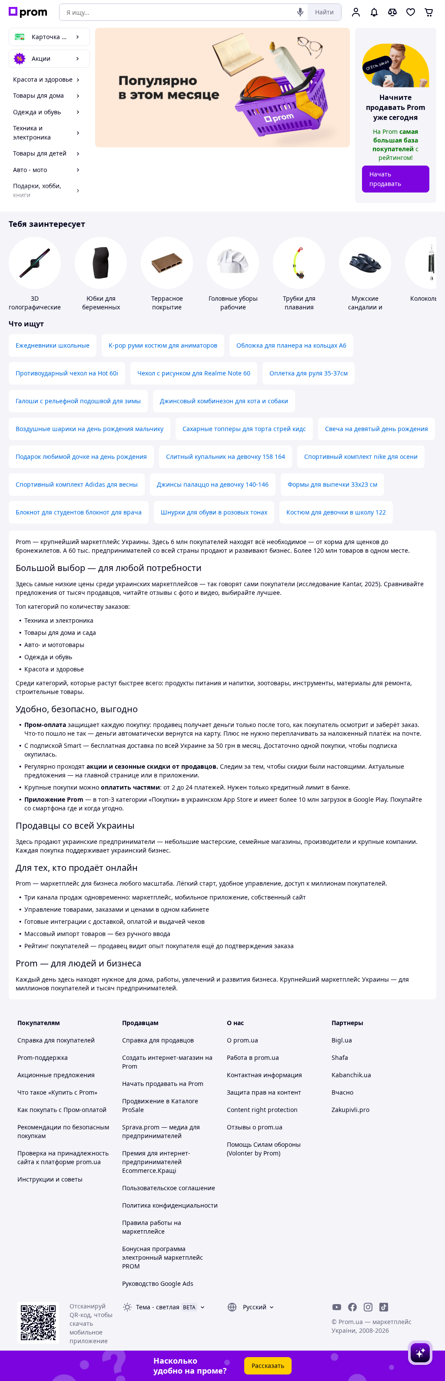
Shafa (340, 1057)
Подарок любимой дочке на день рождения (81, 456)
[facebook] (352, 1307)
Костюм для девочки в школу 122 (336, 512)
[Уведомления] (374, 12)
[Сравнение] (392, 12)
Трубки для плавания (299, 302)
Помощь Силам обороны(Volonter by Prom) (264, 1148)
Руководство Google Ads (157, 1283)
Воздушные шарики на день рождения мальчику (89, 429)
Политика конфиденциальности (170, 1205)
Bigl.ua (342, 1040)
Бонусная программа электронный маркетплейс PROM (162, 1257)
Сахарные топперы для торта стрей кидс (244, 429)
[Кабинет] (356, 12)
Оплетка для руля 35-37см (308, 373)
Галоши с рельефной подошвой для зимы (78, 401)
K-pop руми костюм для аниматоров (163, 345)
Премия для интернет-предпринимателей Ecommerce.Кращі (156, 1162)
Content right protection (262, 1109)
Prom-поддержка (42, 1057)
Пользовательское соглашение (168, 1188)
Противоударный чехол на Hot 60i (67, 373)
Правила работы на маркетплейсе (151, 1226)
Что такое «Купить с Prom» (57, 1092)
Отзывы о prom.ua (254, 1127)
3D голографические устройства (35, 307)
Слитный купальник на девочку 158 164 (225, 456)
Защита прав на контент (264, 1092)
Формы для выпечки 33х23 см (332, 484)
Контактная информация (264, 1075)
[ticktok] (384, 1307)
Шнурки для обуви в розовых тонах (214, 512)
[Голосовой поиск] (300, 12)
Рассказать (268, 1365)
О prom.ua (242, 1040)
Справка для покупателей (56, 1040)
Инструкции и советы (50, 1179)
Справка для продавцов (158, 1040)
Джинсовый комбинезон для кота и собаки (224, 401)
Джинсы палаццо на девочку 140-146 (213, 484)
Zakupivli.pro (350, 1109)
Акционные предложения (56, 1075)
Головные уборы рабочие (233, 302)
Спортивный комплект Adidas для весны (77, 484)
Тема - (157, 1307)
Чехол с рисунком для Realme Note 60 (193, 373)
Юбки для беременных (101, 302)
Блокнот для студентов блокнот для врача (79, 512)
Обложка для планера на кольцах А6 (291, 345)
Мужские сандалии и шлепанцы (365, 307)
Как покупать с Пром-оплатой (61, 1109)
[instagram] (368, 1307)
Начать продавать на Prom (162, 1083)
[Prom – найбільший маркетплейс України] (28, 12)
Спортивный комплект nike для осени (361, 456)
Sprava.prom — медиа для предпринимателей (161, 1131)
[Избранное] (410, 12)
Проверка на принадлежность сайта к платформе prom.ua (63, 1157)
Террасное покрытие (167, 302)
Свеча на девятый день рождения (376, 429)
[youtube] (337, 1307)
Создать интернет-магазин (162, 1057)
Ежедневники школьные (53, 345)
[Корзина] (429, 12)
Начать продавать (385, 179)
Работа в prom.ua (253, 1057)
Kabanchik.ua (351, 1075)
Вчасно (342, 1092)
